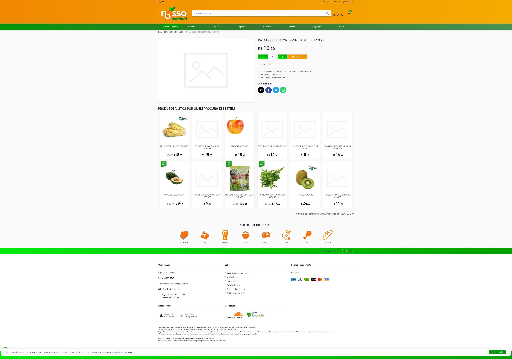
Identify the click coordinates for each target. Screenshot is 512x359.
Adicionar (298, 57)
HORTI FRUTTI (168, 32)
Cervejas (225, 242)
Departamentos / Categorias (238, 272)
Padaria (328, 242)
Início (160, 32)
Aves (307, 242)
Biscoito (245, 242)
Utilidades (184, 242)
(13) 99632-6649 (167, 278)
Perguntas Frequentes (236, 289)
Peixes (204, 242)
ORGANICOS (180, 32)
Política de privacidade (236, 293)
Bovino (266, 242)
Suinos (286, 242)
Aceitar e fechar (497, 352)
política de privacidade (123, 352)
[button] (261, 90)
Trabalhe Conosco (234, 285)
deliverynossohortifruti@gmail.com (174, 283)
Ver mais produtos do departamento (323, 213)
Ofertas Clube (232, 276)
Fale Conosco (232, 280)
